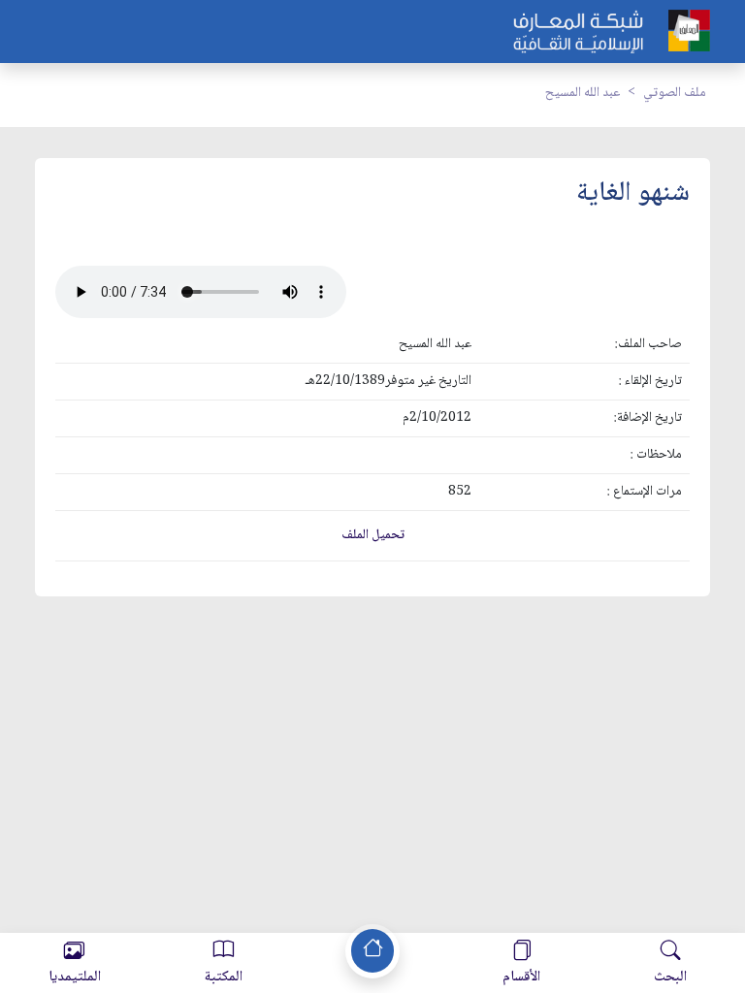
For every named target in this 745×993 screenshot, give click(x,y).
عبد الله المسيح (582, 93)
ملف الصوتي (674, 93)
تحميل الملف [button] (373, 535)
